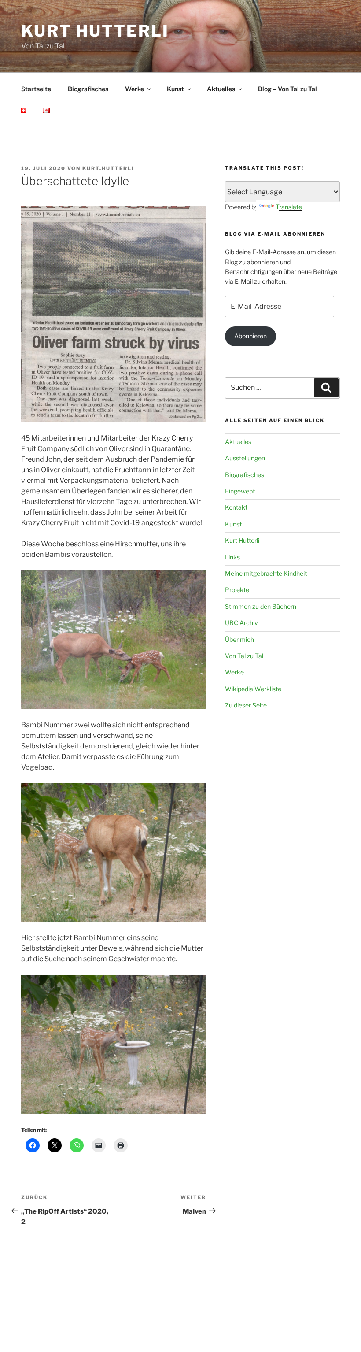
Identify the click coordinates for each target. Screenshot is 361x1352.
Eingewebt (240, 491)
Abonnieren (250, 336)
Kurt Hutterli (95, 31)
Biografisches (88, 89)
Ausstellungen (245, 458)
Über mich (239, 639)
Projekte (237, 589)
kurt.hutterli (108, 168)
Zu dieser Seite (246, 705)
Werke (134, 89)
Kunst (175, 89)
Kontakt (236, 507)
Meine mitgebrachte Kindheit (266, 573)
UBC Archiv (241, 622)
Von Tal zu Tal (244, 655)
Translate (289, 207)
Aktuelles (221, 89)
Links (232, 557)
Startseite (36, 89)
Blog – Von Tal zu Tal (287, 89)
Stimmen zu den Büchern (260, 606)
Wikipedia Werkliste (253, 689)
